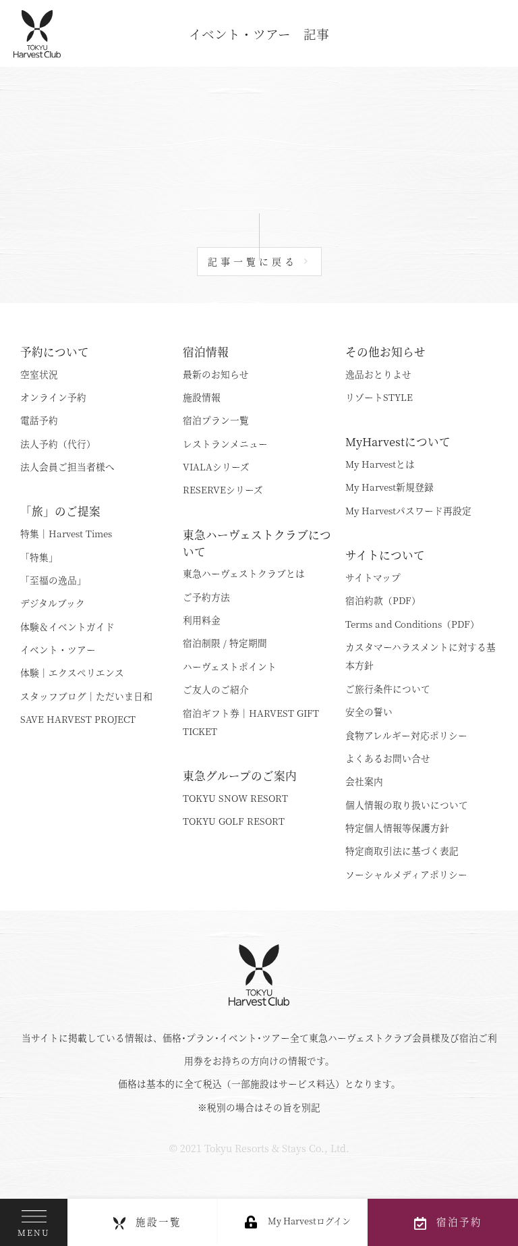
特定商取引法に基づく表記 (402, 850)
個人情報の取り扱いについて (406, 804)
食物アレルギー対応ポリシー (406, 735)
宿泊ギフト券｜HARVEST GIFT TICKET (251, 722)
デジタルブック (52, 603)
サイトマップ (373, 577)
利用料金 (202, 619)
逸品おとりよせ (378, 374)
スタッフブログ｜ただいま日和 (86, 696)
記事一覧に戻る (252, 261)
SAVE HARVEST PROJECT (78, 719)
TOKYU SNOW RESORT (235, 798)
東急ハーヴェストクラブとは (244, 573)
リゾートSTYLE (379, 397)
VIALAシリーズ (216, 466)
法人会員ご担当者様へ (67, 466)
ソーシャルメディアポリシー (406, 874)
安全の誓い (369, 711)
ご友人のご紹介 (216, 689)
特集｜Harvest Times (66, 533)
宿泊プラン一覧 (216, 420)
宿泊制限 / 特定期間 (225, 642)
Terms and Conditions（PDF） (412, 623)
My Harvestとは (380, 463)
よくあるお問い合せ (387, 758)
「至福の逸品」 (53, 580)
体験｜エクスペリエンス (72, 672)
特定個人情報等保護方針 (397, 827)
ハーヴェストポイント (230, 666)
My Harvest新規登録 (389, 486)
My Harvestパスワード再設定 (408, 510)
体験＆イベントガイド (67, 626)
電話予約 (39, 420)
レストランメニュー (225, 443)
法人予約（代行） (58, 443)
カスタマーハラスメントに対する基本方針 (420, 656)
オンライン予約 (53, 397)
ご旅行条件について (387, 688)
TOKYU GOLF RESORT (234, 821)
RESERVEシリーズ (223, 489)
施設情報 (202, 397)
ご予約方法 (206, 596)
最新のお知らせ (216, 374)
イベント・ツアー (58, 649)
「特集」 (39, 557)
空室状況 (39, 374)
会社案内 (364, 781)
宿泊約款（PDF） (383, 600)
